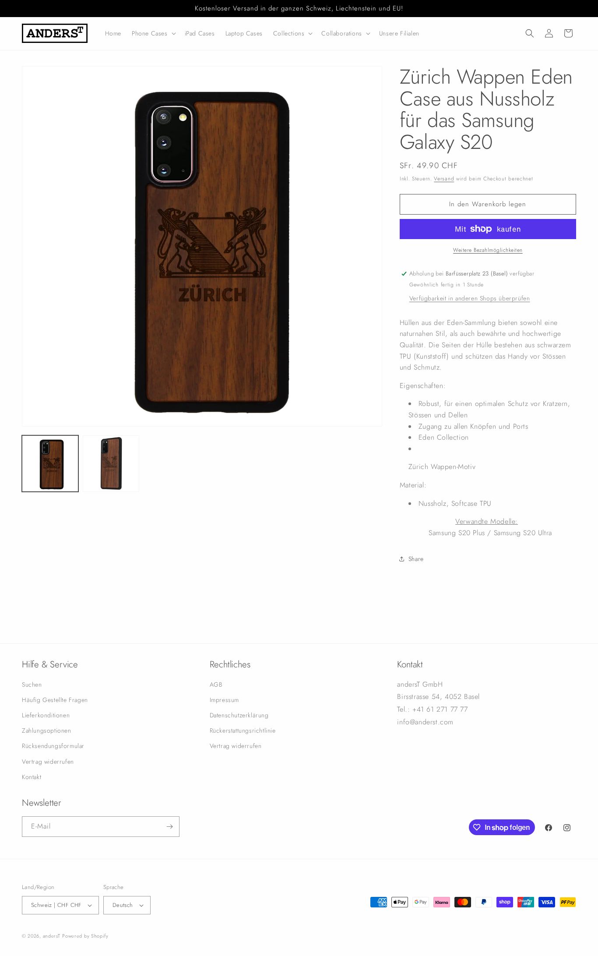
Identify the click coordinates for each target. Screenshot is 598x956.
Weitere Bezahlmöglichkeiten (488, 250)
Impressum (224, 699)
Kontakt (31, 777)
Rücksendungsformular (53, 745)
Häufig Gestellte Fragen (55, 699)
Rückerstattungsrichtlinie (243, 730)
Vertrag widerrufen (48, 761)
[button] (153, 33)
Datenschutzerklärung (239, 715)
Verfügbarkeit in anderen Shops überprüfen (469, 298)
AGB (216, 684)
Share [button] (416, 558)
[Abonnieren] (169, 826)
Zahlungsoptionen (46, 730)
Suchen (32, 684)
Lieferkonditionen (46, 715)
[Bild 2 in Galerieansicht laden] (111, 463)
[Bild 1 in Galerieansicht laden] (50, 463)
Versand (444, 179)
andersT (51, 935)
